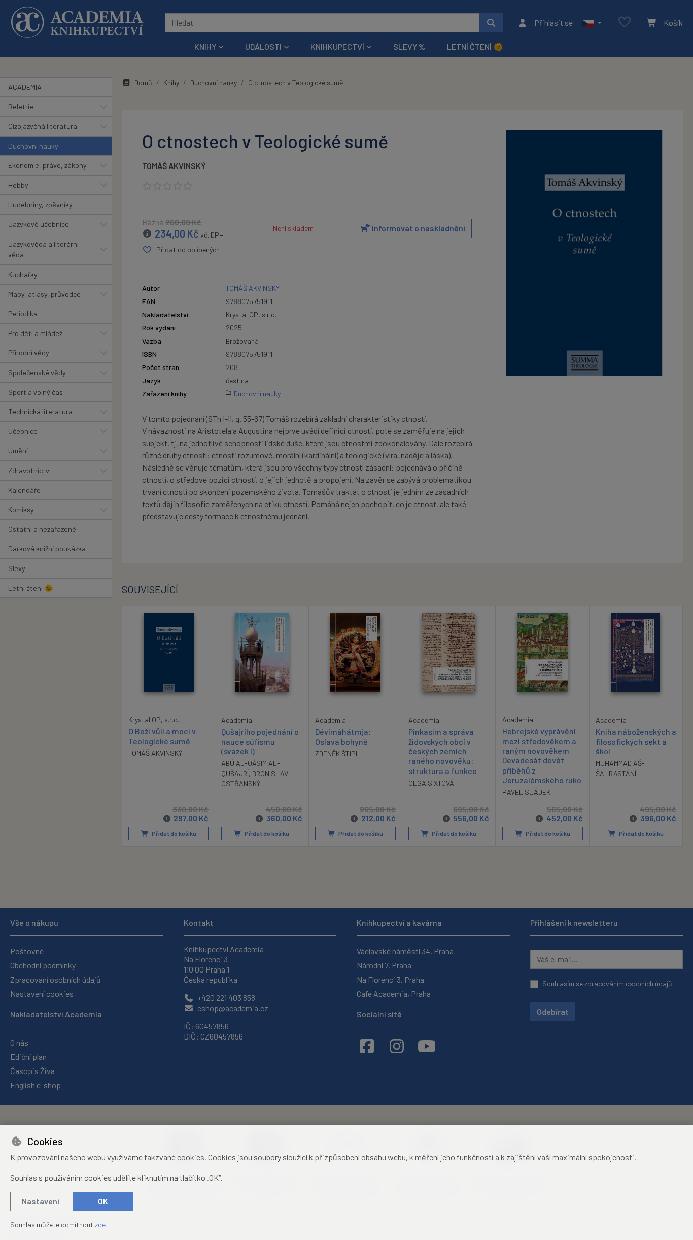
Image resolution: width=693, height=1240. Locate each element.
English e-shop (35, 1085)
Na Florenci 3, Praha (390, 979)
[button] (592, 23)
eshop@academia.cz (232, 1008)
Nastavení (40, 1201)
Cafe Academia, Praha (394, 993)
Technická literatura (40, 411)
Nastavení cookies (42, 993)
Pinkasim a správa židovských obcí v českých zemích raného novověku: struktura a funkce (442, 751)
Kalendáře (24, 490)
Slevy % (409, 46)
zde (100, 1224)
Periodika (23, 313)
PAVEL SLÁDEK (526, 792)
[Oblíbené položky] (624, 22)
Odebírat (553, 1011)
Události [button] (263, 46)
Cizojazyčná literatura (42, 126)
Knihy (171, 82)
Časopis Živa (32, 1071)
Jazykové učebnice (38, 224)
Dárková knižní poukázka (47, 548)
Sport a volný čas (35, 392)
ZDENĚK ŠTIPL (337, 753)
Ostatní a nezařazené (42, 529)
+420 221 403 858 (225, 997)
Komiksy (21, 509)
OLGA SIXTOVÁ (431, 783)
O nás (19, 1042)
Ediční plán (28, 1056)
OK (103, 1201)
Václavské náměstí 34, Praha (405, 951)
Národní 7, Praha (384, 965)
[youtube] (427, 1045)
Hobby (18, 185)
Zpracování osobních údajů (55, 979)
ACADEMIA (25, 87)
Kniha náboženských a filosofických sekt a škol (636, 741)
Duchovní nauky (33, 146)
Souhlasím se (607, 983)
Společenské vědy (37, 372)
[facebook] (367, 1045)
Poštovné (27, 951)
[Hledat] (491, 22)
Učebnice (23, 431)
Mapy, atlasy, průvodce (44, 294)
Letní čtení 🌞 (475, 46)
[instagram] (397, 1045)
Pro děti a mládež (35, 333)
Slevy (16, 568)
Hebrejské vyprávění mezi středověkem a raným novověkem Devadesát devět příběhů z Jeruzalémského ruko (541, 755)
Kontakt (199, 922)
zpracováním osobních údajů (628, 983)
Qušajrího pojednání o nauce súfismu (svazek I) (260, 741)
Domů (143, 82)
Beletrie (20, 106)
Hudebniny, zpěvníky (40, 204)
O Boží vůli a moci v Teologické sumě (162, 736)
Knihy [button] (205, 46)
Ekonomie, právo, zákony (47, 165)
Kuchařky (23, 274)
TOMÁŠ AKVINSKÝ (174, 166)
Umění (18, 450)
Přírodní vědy (28, 352)
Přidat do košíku (173, 833)
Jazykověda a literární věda (43, 249)
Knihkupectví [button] (337, 46)
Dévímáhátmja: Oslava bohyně (343, 736)
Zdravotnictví (29, 470)
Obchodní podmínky (43, 965)
